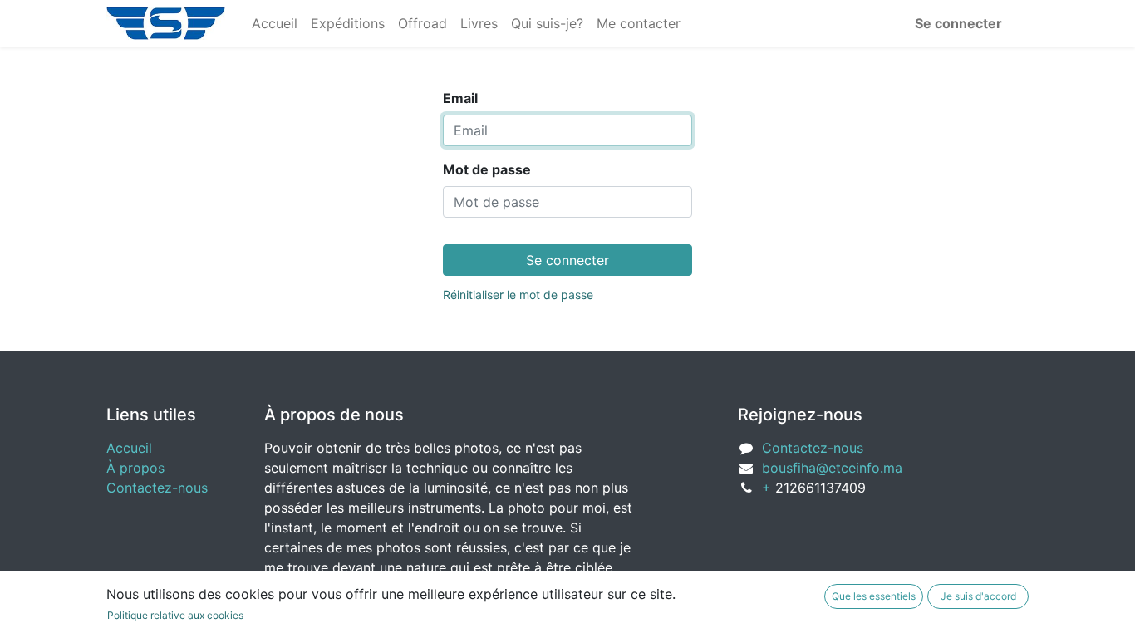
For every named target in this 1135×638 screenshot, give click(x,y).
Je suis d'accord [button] (978, 596)
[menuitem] (274, 23)
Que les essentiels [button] (874, 596)
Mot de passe (487, 169)
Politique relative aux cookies (175, 615)
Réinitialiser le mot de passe (518, 294)
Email (460, 98)
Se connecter (958, 23)
